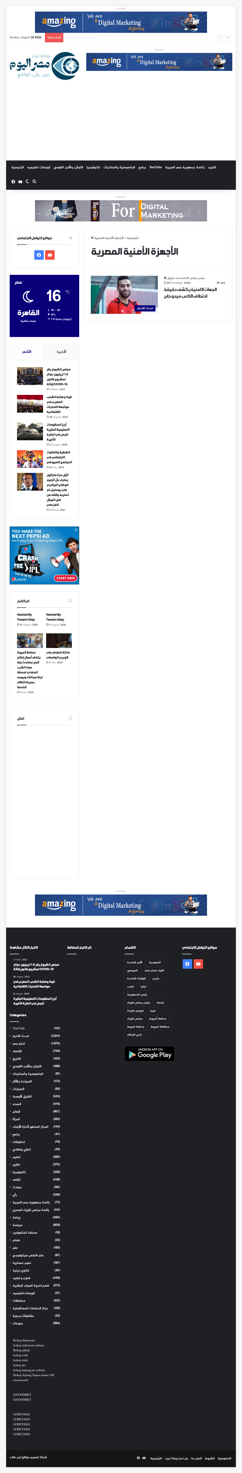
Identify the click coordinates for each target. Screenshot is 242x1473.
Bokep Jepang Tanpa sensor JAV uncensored (33, 1378)
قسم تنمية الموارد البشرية (31, 1285)
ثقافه (16, 1180)
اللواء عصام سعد (154, 970)
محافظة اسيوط (160, 1026)
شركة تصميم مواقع (34, 1457)
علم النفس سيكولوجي (28, 1255)
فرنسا (160, 1002)
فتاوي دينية (21, 1270)
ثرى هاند (15, 1457)
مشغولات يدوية (23, 1316)
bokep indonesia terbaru (28, 1345)
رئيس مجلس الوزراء (138, 1002)
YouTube (155, 167)
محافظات (19, 1301)
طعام (16, 1240)
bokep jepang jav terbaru (29, 1370)
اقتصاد (17, 1051)
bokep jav (19, 1365)
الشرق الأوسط (22, 1096)
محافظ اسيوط (135, 1026)
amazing (120, 8)
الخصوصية (224, 1458)
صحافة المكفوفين (25, 1232)
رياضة (16, 1217)
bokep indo (20, 1360)
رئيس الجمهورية (137, 994)
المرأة (16, 1119)
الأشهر (26, 352)
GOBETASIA (21, 1414)
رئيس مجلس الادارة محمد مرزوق (186, 278)
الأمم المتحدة (134, 962)
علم (15, 1248)
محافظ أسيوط (157, 1018)
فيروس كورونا (135, 1010)
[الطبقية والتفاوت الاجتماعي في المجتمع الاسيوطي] (30, 459)
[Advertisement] (121, 125)
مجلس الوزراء (135, 1018)
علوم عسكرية (22, 1263)
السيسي (132, 970)
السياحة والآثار (22, 1081)
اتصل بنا (196, 1458)
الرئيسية (17, 167)
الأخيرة (61, 352)
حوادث (17, 1187)
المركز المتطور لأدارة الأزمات (30, 1127)
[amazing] (121, 23)
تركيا (143, 986)
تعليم (16, 1157)
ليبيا (153, 1010)
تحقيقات (19, 1142)
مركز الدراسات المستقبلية (30, 1308)
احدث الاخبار (21, 1036)
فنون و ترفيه (21, 1278)
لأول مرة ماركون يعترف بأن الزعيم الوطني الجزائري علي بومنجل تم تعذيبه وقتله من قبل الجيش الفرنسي (58, 490)
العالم (16, 1111)
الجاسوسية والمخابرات (119, 167)
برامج (142, 167)
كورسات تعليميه (38, 167)
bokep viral (20, 1355)
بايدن (155, 978)
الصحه (17, 1104)
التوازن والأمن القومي (68, 167)
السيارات (18, 1089)
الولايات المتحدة (136, 978)
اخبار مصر (19, 1043)
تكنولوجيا (93, 167)
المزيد (212, 167)
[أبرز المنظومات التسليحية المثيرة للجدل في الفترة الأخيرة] (30, 431)
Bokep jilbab (21, 1350)
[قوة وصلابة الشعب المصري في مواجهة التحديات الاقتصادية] (30, 404)
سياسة (17, 1225)
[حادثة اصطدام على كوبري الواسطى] (59, 640)
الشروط (210, 1458)
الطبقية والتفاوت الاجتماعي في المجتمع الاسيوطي (59, 457)
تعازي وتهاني (22, 1149)
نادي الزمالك (134, 1034)
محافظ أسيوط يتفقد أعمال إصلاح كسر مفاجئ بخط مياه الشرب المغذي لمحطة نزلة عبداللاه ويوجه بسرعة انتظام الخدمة (144, 37)
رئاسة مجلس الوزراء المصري (31, 1210)
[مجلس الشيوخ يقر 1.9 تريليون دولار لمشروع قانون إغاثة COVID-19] (30, 376)
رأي (15, 1195)
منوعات (18, 1323)
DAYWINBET (22, 1395)
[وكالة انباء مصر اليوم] (44, 66)
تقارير (16, 1164)
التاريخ (17, 1059)
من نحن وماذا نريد (176, 1458)
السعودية (155, 962)
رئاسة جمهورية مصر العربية (184, 167)
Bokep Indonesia (24, 1340)
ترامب (130, 986)
